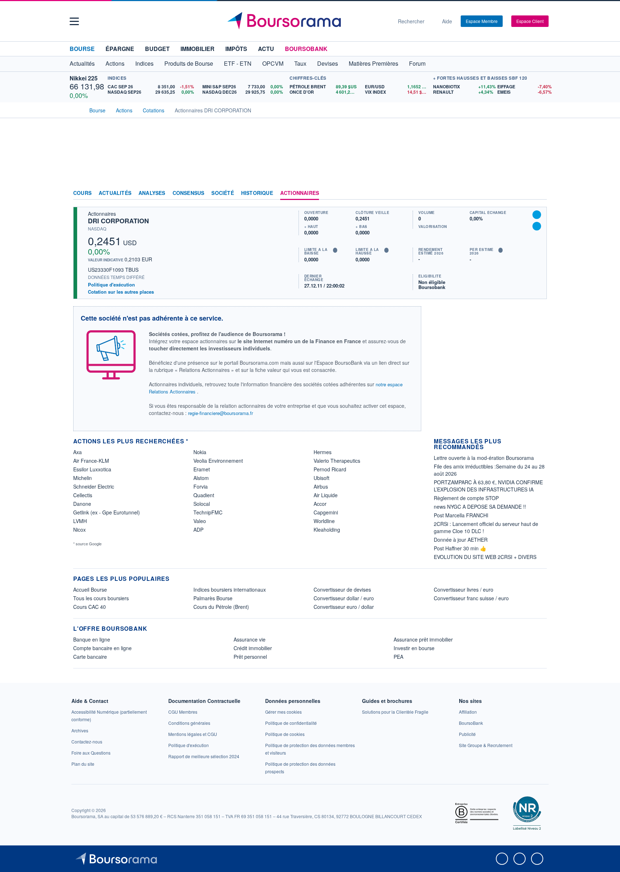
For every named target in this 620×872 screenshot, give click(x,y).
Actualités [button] (82, 63)
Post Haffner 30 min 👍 (460, 548)
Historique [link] (257, 193)
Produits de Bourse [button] (188, 63)
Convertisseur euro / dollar (344, 606)
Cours (82, 193)
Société (222, 193)
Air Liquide (326, 495)
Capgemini (326, 512)
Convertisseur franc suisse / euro (471, 598)
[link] (79, 730)
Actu (266, 49)
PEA (398, 656)
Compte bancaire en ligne (102, 648)
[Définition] (335, 250)
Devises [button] (327, 63)
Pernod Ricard (330, 469)
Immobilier (197, 49)
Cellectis (82, 495)
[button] (74, 21)
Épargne (119, 49)
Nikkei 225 (84, 78)
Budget (157, 49)
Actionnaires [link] (299, 193)
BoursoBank (306, 49)
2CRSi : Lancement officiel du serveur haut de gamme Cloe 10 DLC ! (486, 527)
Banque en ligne (91, 639)
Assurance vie (250, 639)
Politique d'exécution (111, 284)
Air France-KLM (91, 460)
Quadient (203, 495)
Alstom (201, 477)
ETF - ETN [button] (238, 63)
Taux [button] (300, 63)
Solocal (201, 503)
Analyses (151, 193)
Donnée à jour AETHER (461, 539)
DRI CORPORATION (118, 220)
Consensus (189, 193)
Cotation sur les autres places (121, 292)
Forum (417, 63)
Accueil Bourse (90, 589)
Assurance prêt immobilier (423, 639)
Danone (82, 503)
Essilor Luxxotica (92, 469)
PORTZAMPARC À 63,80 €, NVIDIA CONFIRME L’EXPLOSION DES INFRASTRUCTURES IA (488, 486)
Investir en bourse (414, 648)
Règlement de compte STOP (466, 498)
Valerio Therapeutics (337, 460)
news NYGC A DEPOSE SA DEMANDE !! (480, 506)
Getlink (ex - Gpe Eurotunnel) (106, 512)
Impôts (236, 49)
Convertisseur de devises (342, 589)
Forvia (200, 486)
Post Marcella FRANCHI (461, 515)
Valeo (199, 520)
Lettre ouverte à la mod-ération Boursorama (484, 457)
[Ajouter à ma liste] (536, 226)
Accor (320, 503)
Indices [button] (144, 63)
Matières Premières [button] (373, 63)
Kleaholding (327, 529)
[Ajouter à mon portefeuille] (536, 214)
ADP (198, 529)
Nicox (79, 529)
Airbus (321, 486)
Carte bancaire (90, 656)
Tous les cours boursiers (101, 598)
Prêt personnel (250, 656)
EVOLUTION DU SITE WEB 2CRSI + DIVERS (485, 556)
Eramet (201, 469)
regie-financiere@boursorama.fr (220, 413)
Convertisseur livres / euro (463, 589)
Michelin (82, 477)
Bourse (82, 49)
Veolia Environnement (218, 460)
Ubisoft (321, 477)
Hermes (323, 452)
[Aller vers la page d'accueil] (307, 21)
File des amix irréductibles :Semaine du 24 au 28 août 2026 (489, 470)
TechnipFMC (207, 512)
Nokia (199, 452)
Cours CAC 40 (89, 606)
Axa (77, 452)
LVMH (80, 520)
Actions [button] (115, 63)
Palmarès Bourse (212, 598)
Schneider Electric (93, 486)
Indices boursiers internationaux (229, 589)
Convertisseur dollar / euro (344, 598)
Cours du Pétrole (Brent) (221, 606)
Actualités (115, 193)
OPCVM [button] (272, 63)
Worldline (324, 520)
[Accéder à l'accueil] (76, 109)
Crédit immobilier (253, 648)
